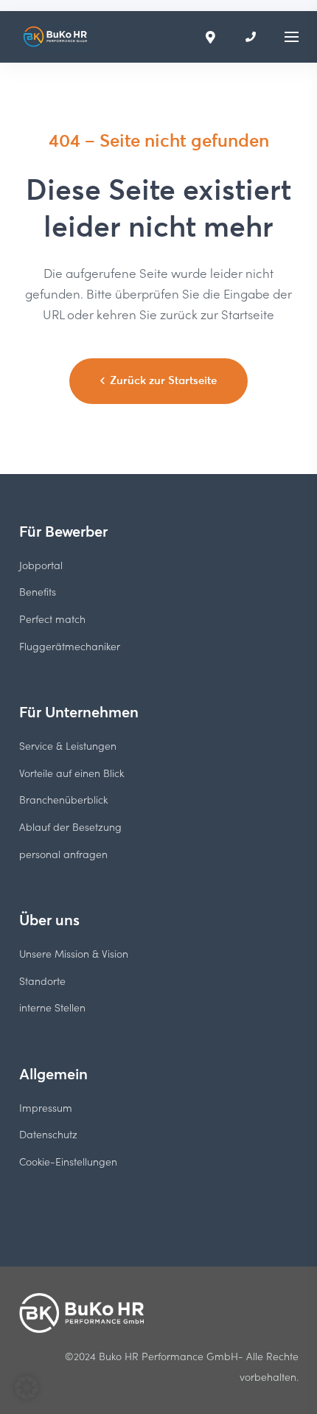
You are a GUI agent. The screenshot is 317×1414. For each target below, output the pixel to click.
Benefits (37, 592)
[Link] (56, 37)
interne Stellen (52, 1007)
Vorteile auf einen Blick (71, 773)
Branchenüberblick (63, 800)
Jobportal (41, 565)
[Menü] (291, 36)
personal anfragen (63, 854)
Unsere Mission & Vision (73, 954)
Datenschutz (48, 1134)
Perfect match (52, 619)
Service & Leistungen (67, 746)
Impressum (45, 1108)
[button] (26, 1387)
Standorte (42, 981)
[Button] (250, 37)
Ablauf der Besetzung (70, 827)
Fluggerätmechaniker (69, 646)
